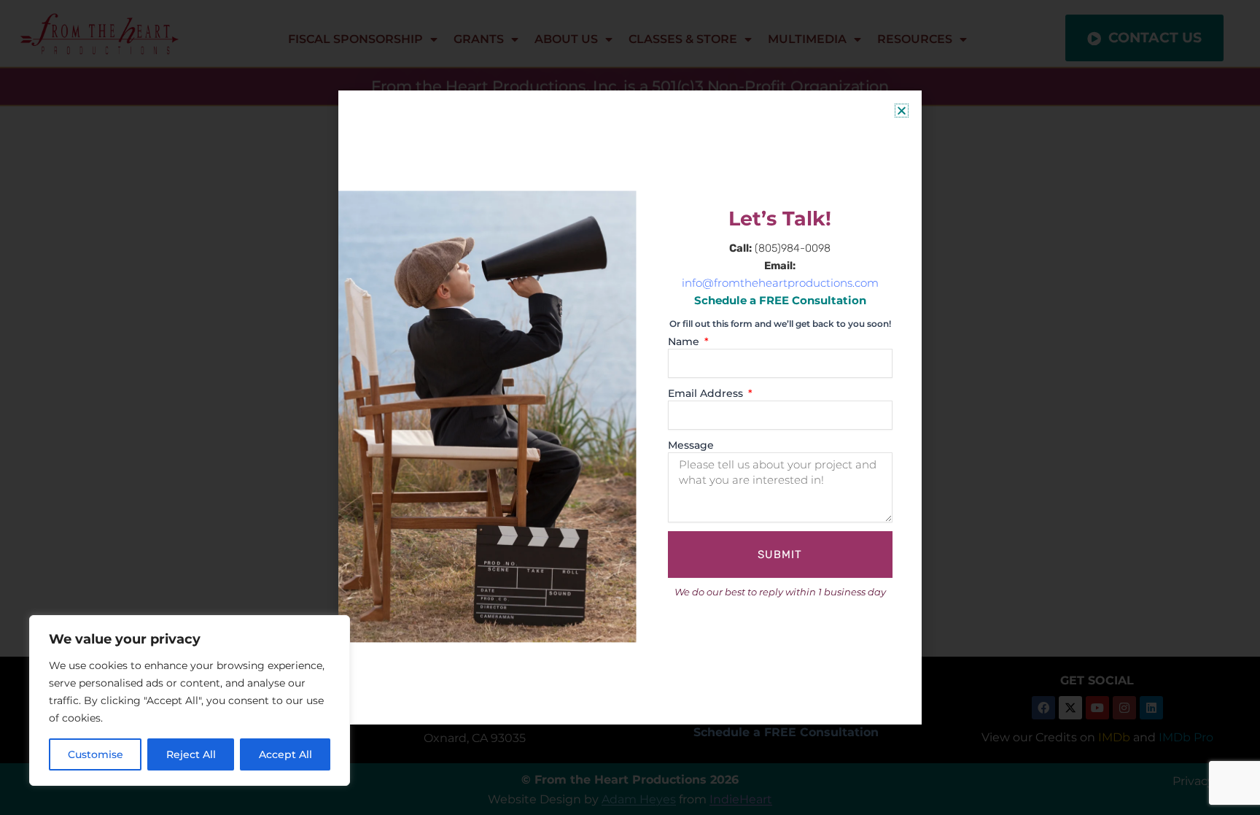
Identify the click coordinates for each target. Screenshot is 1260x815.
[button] (901, 110)
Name (685, 341)
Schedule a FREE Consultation (780, 300)
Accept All (285, 754)
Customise (95, 754)
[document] (630, 407)
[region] (189, 700)
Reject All (191, 754)
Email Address (707, 393)
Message (691, 445)
